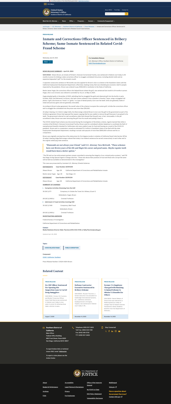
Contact (114, 397)
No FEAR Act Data (93, 390)
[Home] (57, 15)
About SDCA (108, 10)
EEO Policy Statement (94, 394)
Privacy (67, 391)
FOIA (44, 396)
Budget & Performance (50, 387)
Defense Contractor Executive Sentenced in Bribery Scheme (84, 287)
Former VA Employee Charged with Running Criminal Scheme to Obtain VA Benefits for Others (114, 290)
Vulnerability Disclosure (95, 398)
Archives (46, 391)
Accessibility (69, 383)
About (45, 383)
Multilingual (113, 383)
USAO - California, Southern (52, 257)
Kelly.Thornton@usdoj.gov (97, 63)
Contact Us (125, 10)
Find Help (117, 10)
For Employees (70, 396)
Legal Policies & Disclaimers (74, 387)
